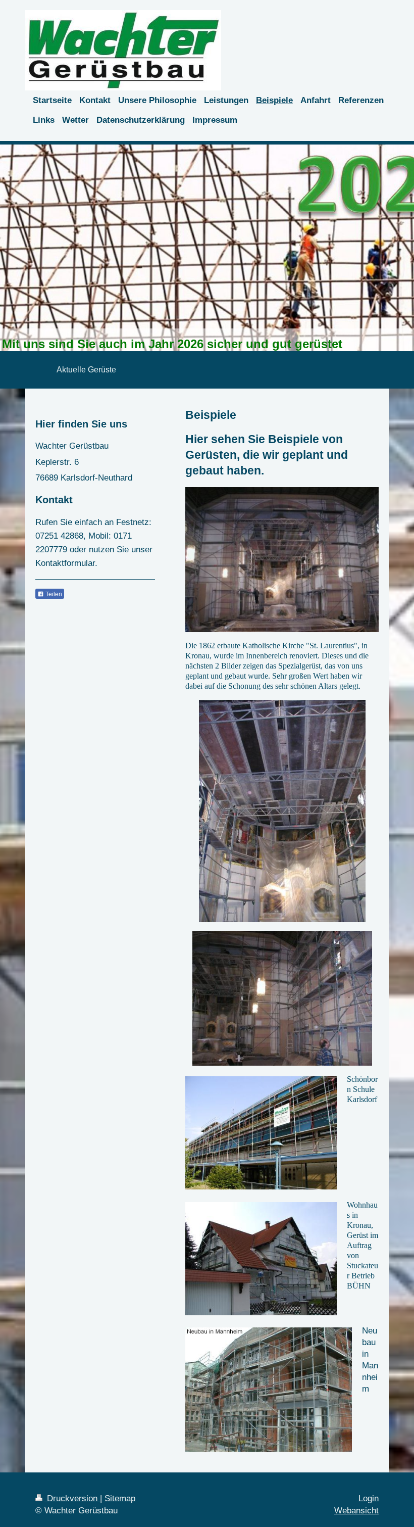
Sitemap (120, 1498)
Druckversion (72, 1498)
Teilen (53, 594)
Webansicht (356, 1510)
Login (368, 1498)
